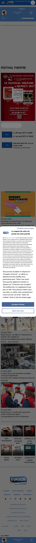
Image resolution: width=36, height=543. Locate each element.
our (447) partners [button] (11, 237)
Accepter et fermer (18, 304)
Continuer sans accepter (25, 228)
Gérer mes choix (18, 311)
